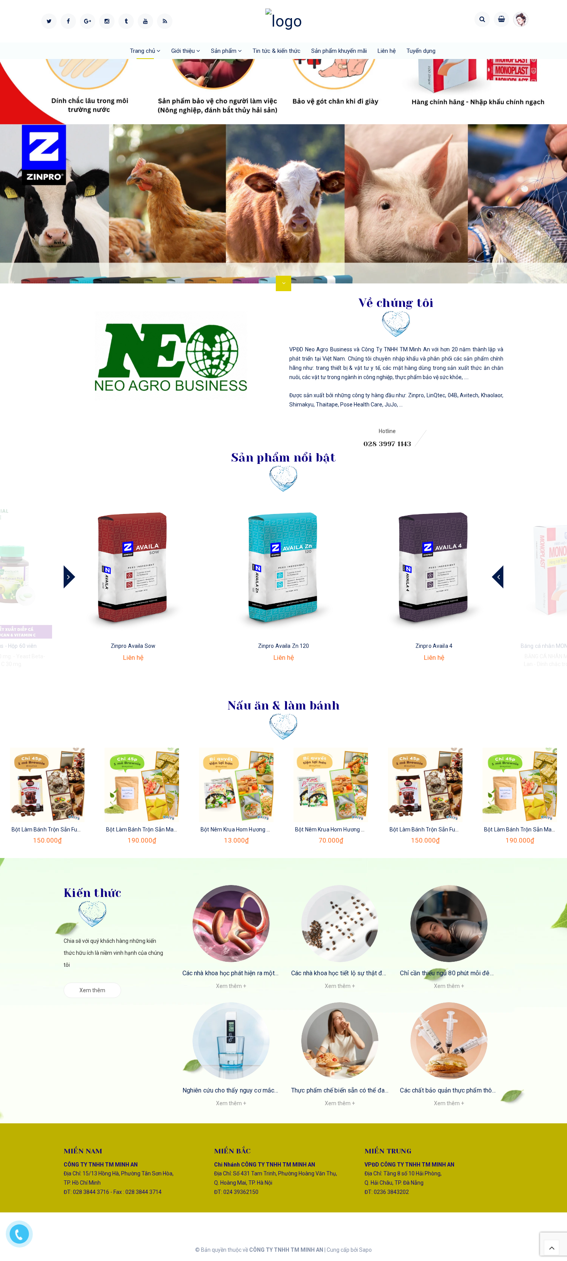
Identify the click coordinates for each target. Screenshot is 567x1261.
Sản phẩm (224, 50)
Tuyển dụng (421, 50)
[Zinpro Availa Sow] (133, 569)
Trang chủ (143, 50)
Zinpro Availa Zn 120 (283, 646)
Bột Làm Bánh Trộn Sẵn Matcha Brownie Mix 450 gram (173, 829)
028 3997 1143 (387, 444)
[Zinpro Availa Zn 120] (283, 569)
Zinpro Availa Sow (133, 646)
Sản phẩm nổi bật (283, 457)
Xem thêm (92, 990)
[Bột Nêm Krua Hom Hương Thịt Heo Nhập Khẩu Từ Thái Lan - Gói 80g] (236, 785)
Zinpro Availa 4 (433, 646)
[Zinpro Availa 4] (433, 569)
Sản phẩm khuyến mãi (339, 50)
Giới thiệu (183, 50)
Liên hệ (387, 50)
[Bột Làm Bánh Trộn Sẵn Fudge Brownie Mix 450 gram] (47, 785)
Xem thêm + (231, 986)
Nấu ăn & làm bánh (283, 705)
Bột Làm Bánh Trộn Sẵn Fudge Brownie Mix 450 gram (77, 829)
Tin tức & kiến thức (276, 50)
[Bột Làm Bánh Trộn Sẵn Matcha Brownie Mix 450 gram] (141, 785)
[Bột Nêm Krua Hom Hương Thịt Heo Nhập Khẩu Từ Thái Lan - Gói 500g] (330, 785)
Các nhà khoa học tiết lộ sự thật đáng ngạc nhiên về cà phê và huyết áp (387, 973)
